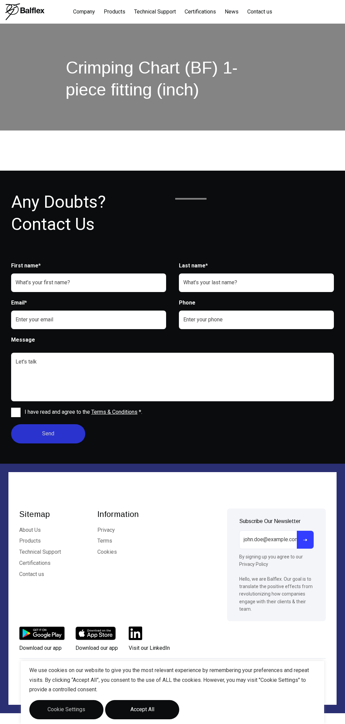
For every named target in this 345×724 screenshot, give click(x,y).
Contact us (259, 11)
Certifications (200, 11)
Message (23, 340)
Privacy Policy (253, 564)
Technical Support (155, 11)
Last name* (193, 265)
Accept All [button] (142, 709)
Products (114, 11)
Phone (187, 302)
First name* (26, 265)
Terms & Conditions (114, 412)
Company (84, 11)
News (232, 11)
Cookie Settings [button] (66, 709)
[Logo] (24, 11)
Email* (19, 302)
